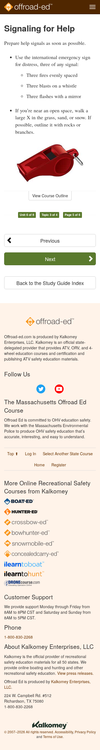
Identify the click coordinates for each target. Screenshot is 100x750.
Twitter (40, 388)
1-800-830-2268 (18, 637)
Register (58, 464)
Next (50, 258)
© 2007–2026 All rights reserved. (29, 731)
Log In (30, 453)
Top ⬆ (12, 453)
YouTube (59, 388)
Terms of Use (53, 736)
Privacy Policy (85, 731)
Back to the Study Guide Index (50, 282)
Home (39, 464)
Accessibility (64, 731)
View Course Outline (50, 195)
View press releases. (75, 673)
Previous (50, 240)
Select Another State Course (68, 453)
